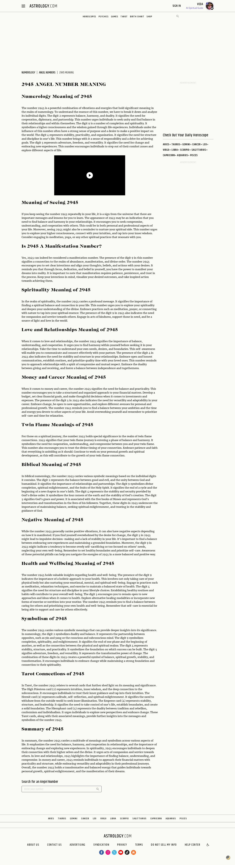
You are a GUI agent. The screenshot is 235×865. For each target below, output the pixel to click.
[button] (208, 845)
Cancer (196, 145)
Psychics (104, 17)
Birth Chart (137, 17)
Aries (166, 145)
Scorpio (184, 150)
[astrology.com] (43, 6)
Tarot (124, 17)
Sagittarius (199, 150)
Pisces (194, 155)
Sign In (177, 6)
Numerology (28, 72)
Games (114, 17)
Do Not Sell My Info (164, 845)
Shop (149, 17)
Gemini (186, 145)
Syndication (101, 845)
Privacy (122, 845)
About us (33, 845)
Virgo (166, 150)
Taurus (176, 145)
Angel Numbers (47, 72)
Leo (205, 145)
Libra (175, 150)
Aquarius (182, 155)
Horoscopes (89, 17)
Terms (139, 845)
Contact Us (54, 845)
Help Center (192, 845)
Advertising (77, 845)
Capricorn (169, 155)
